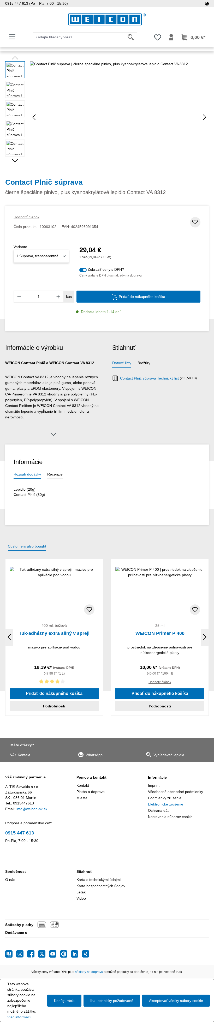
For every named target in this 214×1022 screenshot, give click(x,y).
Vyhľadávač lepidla (168, 755)
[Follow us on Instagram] (21, 954)
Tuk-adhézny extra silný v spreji (54, 633)
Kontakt (24, 755)
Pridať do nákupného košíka (141, 296)
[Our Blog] (10, 954)
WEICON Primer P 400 (160, 633)
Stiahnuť (84, 871)
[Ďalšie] (205, 117)
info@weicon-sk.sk (31, 809)
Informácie (157, 777)
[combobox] (79, 37)
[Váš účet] (171, 37)
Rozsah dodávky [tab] (27, 474)
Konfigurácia (64, 1001)
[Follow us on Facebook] (32, 954)
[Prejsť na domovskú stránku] (107, 19)
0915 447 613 (19, 832)
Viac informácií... (21, 1017)
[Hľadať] (130, 37)
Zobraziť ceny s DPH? (106, 269)
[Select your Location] (207, 3)
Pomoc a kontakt (91, 777)
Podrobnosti (54, 706)
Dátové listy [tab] (121, 363)
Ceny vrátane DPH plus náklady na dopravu (110, 275)
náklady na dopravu (89, 972)
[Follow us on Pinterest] (65, 954)
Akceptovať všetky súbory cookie (176, 1001)
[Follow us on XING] (85, 954)
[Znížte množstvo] (19, 297)
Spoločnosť (15, 871)
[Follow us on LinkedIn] (76, 954)
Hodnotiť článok (26, 217)
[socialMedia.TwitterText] (43, 954)
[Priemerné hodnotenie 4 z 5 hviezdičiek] (54, 682)
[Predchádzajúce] (34, 117)
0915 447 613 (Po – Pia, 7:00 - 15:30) (36, 3)
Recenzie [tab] (55, 474)
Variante (20, 247)
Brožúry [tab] (144, 363)
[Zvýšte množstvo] (58, 297)
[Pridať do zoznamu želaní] (195, 222)
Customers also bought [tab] (27, 546)
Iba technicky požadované (111, 1001)
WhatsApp (94, 755)
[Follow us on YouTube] (54, 954)
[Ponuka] (12, 36)
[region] (107, 117)
